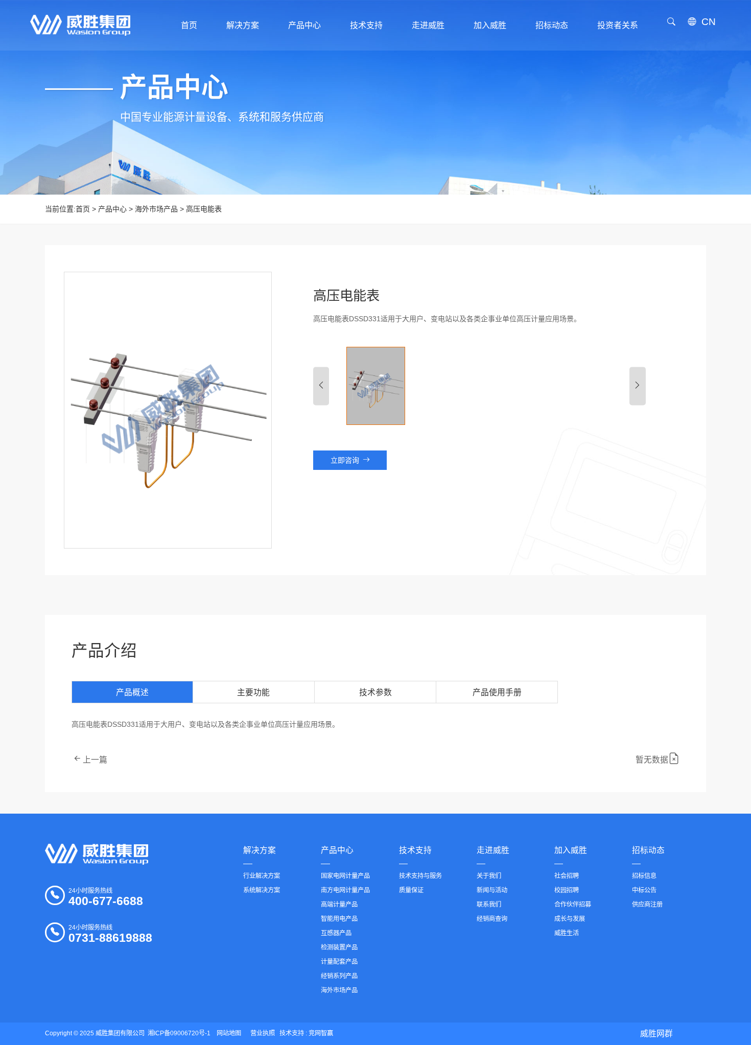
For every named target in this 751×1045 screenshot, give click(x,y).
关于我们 (489, 876)
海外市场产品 (156, 209)
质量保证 (411, 890)
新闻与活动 (492, 890)
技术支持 (415, 850)
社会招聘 (566, 876)
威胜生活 (566, 933)
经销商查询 (492, 918)
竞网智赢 (321, 1033)
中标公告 (644, 890)
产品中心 (112, 209)
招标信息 (644, 876)
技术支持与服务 (420, 876)
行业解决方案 (261, 876)
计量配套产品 (339, 961)
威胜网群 (656, 1033)
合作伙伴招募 (572, 904)
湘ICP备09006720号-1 (179, 1033)
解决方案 (259, 850)
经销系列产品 (339, 976)
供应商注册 (647, 904)
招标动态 (648, 850)
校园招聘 (566, 890)
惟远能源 (660, 1015)
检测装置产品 (339, 947)
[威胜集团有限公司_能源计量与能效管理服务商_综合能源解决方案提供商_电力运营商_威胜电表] (96, 854)
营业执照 (262, 1033)
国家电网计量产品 (345, 876)
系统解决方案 (261, 890)
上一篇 (95, 759)
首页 (83, 209)
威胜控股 (660, 992)
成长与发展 (569, 918)
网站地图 (229, 1033)
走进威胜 (493, 850)
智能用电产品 (339, 918)
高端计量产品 (339, 904)
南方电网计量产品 (345, 890)
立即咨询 (345, 460)
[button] (321, 386)
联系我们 (489, 904)
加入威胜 (570, 850)
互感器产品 (336, 933)
